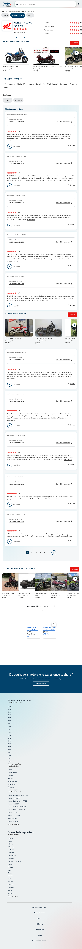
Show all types (13, 790)
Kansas (10, 881)
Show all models (13, 824)
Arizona (10, 844)
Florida (10, 864)
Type (4, 15)
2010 (9, 744)
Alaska (10, 841)
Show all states (13, 896)
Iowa (9, 879)
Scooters (11, 787)
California (11, 850)
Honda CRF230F (13, 812)
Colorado (11, 852)
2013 (9, 735)
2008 (9, 749)
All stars (17, 100)
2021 (9, 712)
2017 (9, 723)
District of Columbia (14, 861)
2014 (9, 732)
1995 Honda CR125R (16, 163)
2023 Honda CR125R (16, 122)
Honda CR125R (17, 15)
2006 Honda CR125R (16, 521)
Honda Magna (12, 818)
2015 (9, 729)
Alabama (10, 838)
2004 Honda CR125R (16, 484)
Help (39, 918)
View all (75, 43)
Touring (10, 775)
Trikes (10, 769)
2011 (9, 741)
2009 (9, 747)
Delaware (11, 858)
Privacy (39, 935)
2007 (9, 752)
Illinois (10, 873)
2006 (9, 755)
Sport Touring (12, 781)
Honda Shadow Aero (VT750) (17, 801)
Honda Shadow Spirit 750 (16, 810)
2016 (9, 726)
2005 (9, 758)
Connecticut (12, 855)
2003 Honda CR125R (16, 442)
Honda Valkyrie (13, 821)
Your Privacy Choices (39, 941)
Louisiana (11, 887)
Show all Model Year (14, 764)
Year (29, 15)
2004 (9, 761)
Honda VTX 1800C (14, 815)
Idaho (10, 870)
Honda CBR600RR (14, 798)
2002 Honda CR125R (16, 242)
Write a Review (41, 683)
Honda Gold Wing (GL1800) (17, 807)
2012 (9, 738)
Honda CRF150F (13, 804)
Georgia (10, 867)
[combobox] (8, 100)
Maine (10, 890)
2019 (9, 718)
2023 (9, 706)
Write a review (21, 38)
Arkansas (11, 847)
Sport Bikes (11, 784)
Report (72, 145)
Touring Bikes (12, 772)
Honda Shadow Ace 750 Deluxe (18, 795)
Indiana (10, 876)
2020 (9, 715)
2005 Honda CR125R (16, 283)
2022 (9, 709)
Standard (11, 778)
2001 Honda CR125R (16, 203)
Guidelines (39, 924)
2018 (9, 721)
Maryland (11, 893)
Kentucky (11, 884)
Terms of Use (39, 929)
